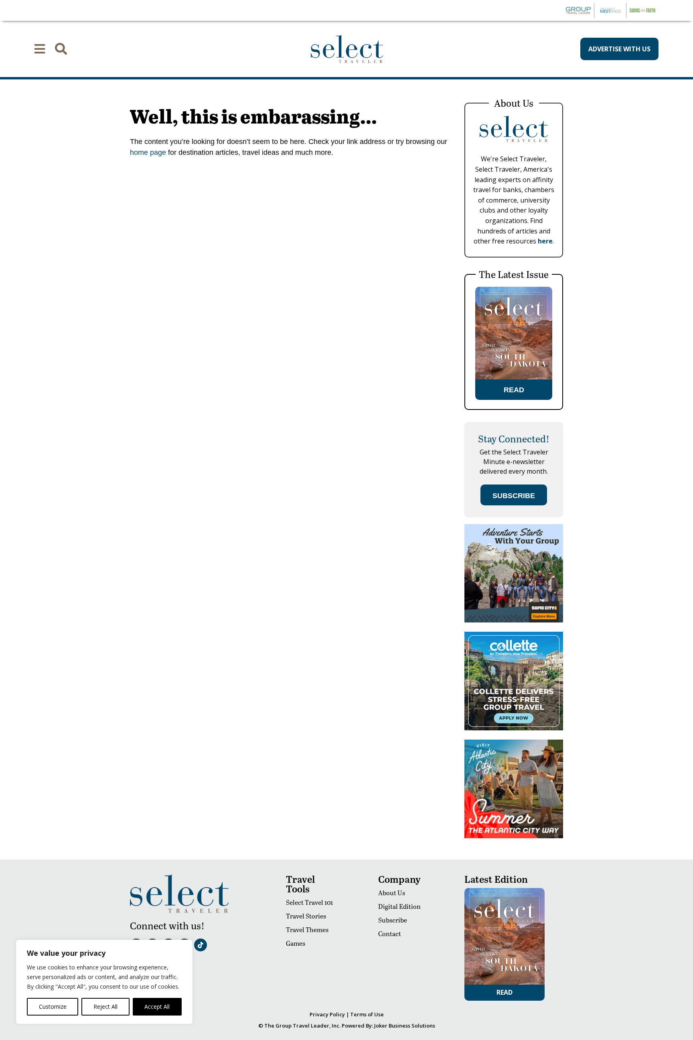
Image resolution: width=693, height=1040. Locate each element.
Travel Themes (307, 929)
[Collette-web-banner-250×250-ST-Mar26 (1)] (513, 728)
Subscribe (392, 920)
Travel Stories (306, 916)
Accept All (157, 1006)
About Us (391, 892)
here (545, 241)
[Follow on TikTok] (200, 945)
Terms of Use (367, 1014)
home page (148, 152)
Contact (389, 933)
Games (295, 943)
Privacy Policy (327, 1014)
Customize (53, 1006)
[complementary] (104, 982)
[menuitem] (39, 49)
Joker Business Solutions (404, 1025)
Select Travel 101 (309, 902)
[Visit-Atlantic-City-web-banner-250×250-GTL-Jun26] (513, 836)
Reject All (105, 1006)
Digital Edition (399, 906)
